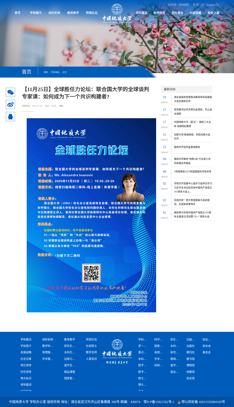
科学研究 (159, 12)
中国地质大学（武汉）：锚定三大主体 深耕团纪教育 (192, 124)
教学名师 (91, 352)
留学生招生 (175, 365)
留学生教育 (70, 365)
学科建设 (141, 12)
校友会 (207, 345)
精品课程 (69, 371)
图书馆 (190, 358)
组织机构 (54, 12)
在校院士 (91, 345)
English (210, 4)
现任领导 (25, 365)
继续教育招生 (175, 358)
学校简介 (25, 345)
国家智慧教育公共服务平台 (70, 378)
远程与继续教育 (70, 358)
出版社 (190, 345)
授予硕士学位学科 (143, 365)
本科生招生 (175, 345)
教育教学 (73, 12)
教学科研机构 (48, 345)
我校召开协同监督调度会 (187, 147)
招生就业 (177, 12)
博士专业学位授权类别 (143, 384)
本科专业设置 (143, 358)
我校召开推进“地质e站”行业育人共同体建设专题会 (192, 161)
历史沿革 (25, 358)
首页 (17, 12)
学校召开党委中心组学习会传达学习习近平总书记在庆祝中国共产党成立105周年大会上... (193, 187)
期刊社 (190, 352)
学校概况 (36, 12)
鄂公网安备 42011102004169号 (203, 402)
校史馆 (190, 378)
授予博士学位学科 (143, 371)
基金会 (207, 352)
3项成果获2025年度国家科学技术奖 (192, 171)
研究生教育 (70, 345)
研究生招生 (175, 352)
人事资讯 (91, 358)
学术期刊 (159, 358)
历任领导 (25, 371)
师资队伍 (92, 12)
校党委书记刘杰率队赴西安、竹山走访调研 (193, 111)
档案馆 (190, 371)
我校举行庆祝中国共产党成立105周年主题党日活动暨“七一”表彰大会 (192, 214)
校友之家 (213, 12)
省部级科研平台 (159, 352)
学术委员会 (48, 358)
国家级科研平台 (159, 345)
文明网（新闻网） (179, 4)
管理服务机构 (48, 352)
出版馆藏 (195, 12)
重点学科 (143, 352)
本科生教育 (70, 352)
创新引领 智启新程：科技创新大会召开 (192, 136)
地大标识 (25, 378)
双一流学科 (143, 345)
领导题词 (25, 384)
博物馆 (190, 365)
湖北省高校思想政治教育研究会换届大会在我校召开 (193, 99)
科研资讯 (159, 365)
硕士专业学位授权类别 (143, 378)
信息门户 (199, 4)
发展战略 (25, 352)
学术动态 (55, 72)
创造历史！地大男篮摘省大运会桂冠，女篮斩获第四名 (192, 202)
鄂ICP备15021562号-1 (159, 402)
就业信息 (175, 371)
